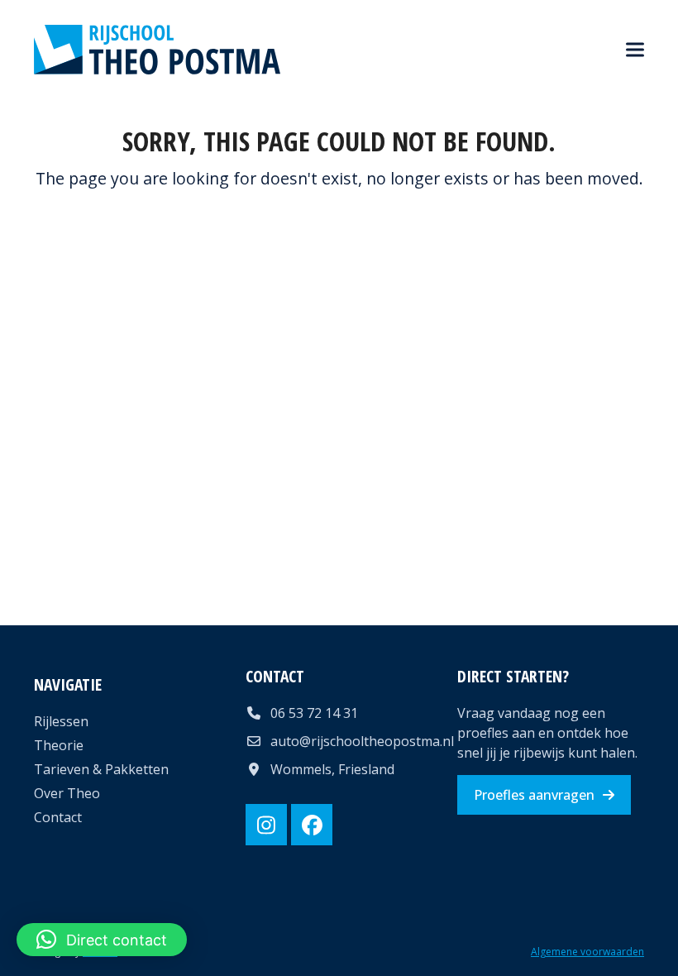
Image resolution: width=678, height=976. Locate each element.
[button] (635, 50)
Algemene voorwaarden (587, 952)
